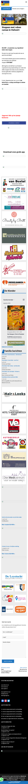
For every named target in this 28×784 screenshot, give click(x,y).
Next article (23, 667)
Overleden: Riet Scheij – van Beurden (11, 366)
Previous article (6, 667)
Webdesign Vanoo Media (12, 779)
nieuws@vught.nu (5, 695)
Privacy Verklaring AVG (15, 781)
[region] (14, 19)
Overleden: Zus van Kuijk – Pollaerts (10, 372)
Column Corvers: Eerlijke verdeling (10, 546)
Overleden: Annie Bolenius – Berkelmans (12, 355)
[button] (14, 184)
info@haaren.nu (4, 693)
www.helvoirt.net (5, 685)
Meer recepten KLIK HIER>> (8, 524)
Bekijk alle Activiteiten (7, 347)
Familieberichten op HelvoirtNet (10, 377)
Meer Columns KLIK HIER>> (8, 553)
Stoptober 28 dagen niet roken (8, 726)
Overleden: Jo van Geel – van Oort (10, 360)
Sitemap (22, 779)
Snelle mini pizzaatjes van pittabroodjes (12, 517)
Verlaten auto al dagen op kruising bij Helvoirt (11, 734)
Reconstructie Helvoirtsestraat (23, 670)
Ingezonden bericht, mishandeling (14, 709)
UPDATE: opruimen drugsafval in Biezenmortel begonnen (13, 738)
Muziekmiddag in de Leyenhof (7, 730)
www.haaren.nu (4, 686)
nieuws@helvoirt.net (5, 692)
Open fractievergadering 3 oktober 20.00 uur (6, 671)
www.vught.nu (4, 688)
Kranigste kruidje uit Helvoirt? (7, 742)
